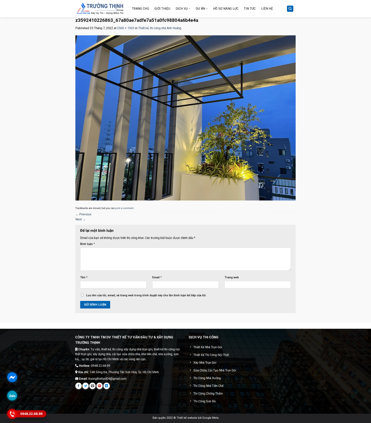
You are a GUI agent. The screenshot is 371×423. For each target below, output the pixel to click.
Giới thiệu (162, 8)
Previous (83, 214)
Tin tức (250, 8)
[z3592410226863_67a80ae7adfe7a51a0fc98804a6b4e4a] (185, 118)
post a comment (124, 208)
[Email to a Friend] (92, 386)
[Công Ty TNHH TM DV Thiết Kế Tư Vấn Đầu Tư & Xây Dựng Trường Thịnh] (100, 9)
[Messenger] (12, 377)
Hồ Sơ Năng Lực (225, 8)
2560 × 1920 (125, 28)
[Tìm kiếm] (290, 9)
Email (157, 277)
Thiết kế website (187, 418)
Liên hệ (267, 8)
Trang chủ (140, 8)
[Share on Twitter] (85, 386)
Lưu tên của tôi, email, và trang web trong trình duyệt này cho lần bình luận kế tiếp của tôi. (146, 295)
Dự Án (200, 8)
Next (80, 219)
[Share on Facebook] (78, 386)
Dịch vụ (182, 8)
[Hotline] (12, 413)
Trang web (232, 277)
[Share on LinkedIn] (106, 386)
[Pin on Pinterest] (99, 386)
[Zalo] (12, 395)
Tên (84, 277)
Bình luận (87, 244)
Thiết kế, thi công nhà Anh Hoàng (159, 28)
